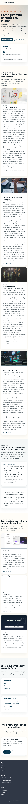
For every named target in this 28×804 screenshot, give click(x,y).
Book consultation (7, 39)
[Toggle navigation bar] (2, 3)
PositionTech (7, 685)
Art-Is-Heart (7, 691)
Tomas (2, 794)
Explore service (7, 174)
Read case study (7, 571)
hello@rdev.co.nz (5, 778)
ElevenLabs (7, 688)
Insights (3, 770)
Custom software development (11, 703)
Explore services (20, 39)
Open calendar (17, 752)
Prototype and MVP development (12, 701)
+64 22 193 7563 (5, 780)
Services (3, 765)
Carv (5, 683)
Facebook (3, 790)
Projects (3, 768)
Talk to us (6, 752)
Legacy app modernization (10, 709)
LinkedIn (3, 792)
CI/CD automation (8, 706)
